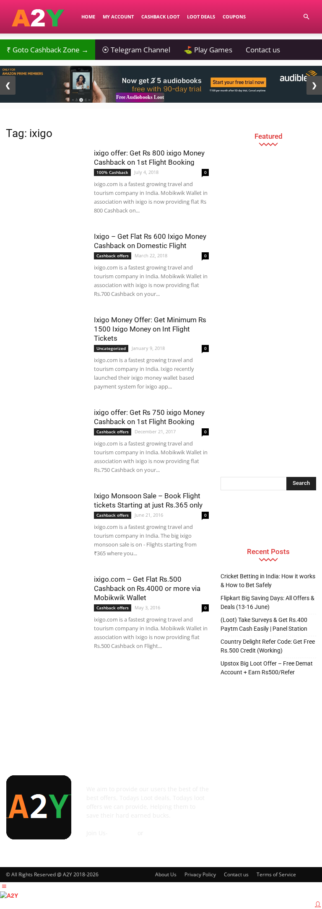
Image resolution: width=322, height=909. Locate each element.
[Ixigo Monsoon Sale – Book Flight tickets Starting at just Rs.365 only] (46, 513)
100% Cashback (112, 172)
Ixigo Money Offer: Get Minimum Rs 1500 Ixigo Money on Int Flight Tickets (150, 329)
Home (88, 16)
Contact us (263, 49)
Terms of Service (276, 874)
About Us (166, 874)
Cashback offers (112, 256)
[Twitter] (304, 793)
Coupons (234, 16)
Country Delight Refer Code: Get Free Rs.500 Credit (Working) (268, 646)
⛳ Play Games (208, 49)
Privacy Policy (200, 874)
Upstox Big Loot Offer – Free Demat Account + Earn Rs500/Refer (267, 668)
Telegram (122, 833)
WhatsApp (159, 833)
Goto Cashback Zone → (47, 49)
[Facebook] (227, 793)
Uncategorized (111, 348)
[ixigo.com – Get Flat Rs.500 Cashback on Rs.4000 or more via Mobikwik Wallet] (46, 597)
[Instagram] (266, 793)
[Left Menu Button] (4, 886)
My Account (118, 16)
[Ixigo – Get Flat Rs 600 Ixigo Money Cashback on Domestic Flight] (46, 254)
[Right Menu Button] (318, 904)
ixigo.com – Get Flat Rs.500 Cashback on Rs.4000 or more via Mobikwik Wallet (147, 588)
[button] (306, 17)
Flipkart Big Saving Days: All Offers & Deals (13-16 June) (267, 602)
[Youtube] (227, 813)
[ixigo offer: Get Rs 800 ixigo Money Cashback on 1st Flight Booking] (46, 171)
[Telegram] (285, 793)
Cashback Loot (160, 16)
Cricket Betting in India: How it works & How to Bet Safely (268, 580)
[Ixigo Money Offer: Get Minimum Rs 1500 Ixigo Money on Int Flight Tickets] (46, 342)
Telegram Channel (136, 49)
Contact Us (101, 842)
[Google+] (246, 793)
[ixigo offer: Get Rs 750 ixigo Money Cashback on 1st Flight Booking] (46, 435)
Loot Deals (201, 16)
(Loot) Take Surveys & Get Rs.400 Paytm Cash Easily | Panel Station (264, 624)
